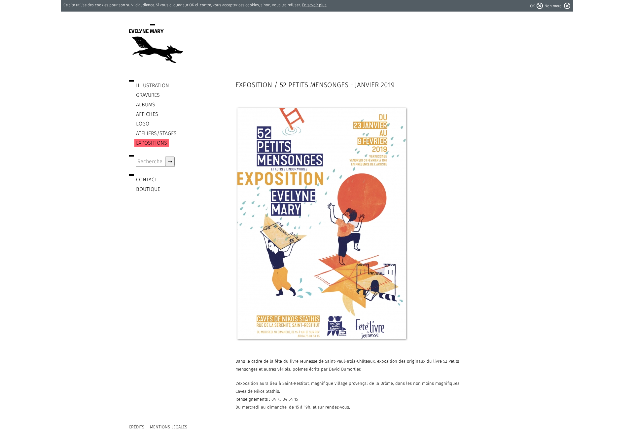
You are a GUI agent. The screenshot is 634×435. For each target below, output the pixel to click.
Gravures (148, 95)
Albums (145, 104)
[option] (351, 223)
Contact (146, 179)
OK (532, 6)
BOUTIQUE (148, 189)
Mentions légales (168, 427)
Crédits (136, 427)
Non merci (553, 6)
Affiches (147, 114)
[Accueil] (157, 60)
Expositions (151, 143)
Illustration (152, 85)
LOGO (142, 123)
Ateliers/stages (156, 133)
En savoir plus (314, 5)
